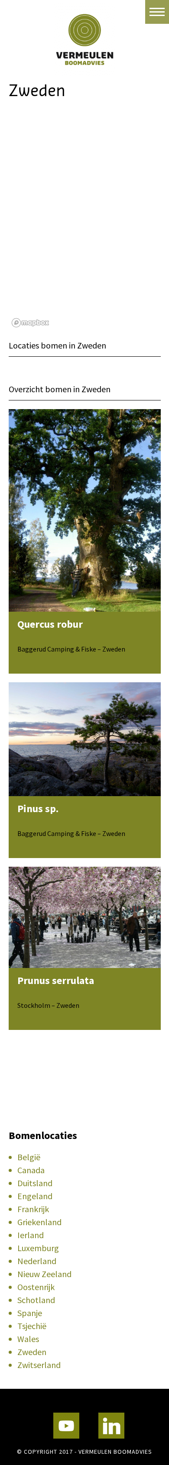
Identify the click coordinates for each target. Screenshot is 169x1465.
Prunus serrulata (55, 980)
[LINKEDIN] (111, 1426)
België (28, 1157)
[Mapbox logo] (30, 323)
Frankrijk (33, 1209)
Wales (28, 1338)
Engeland (34, 1196)
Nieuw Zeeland (44, 1273)
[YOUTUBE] (66, 1426)
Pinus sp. (37, 808)
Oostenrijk (36, 1286)
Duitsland (34, 1183)
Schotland (36, 1299)
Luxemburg (38, 1247)
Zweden (31, 1351)
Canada (31, 1170)
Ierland (30, 1234)
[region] (85, 222)
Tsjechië (31, 1325)
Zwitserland (39, 1364)
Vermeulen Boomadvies (84, 38)
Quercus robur (50, 624)
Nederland (36, 1260)
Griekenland (39, 1222)
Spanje (29, 1312)
